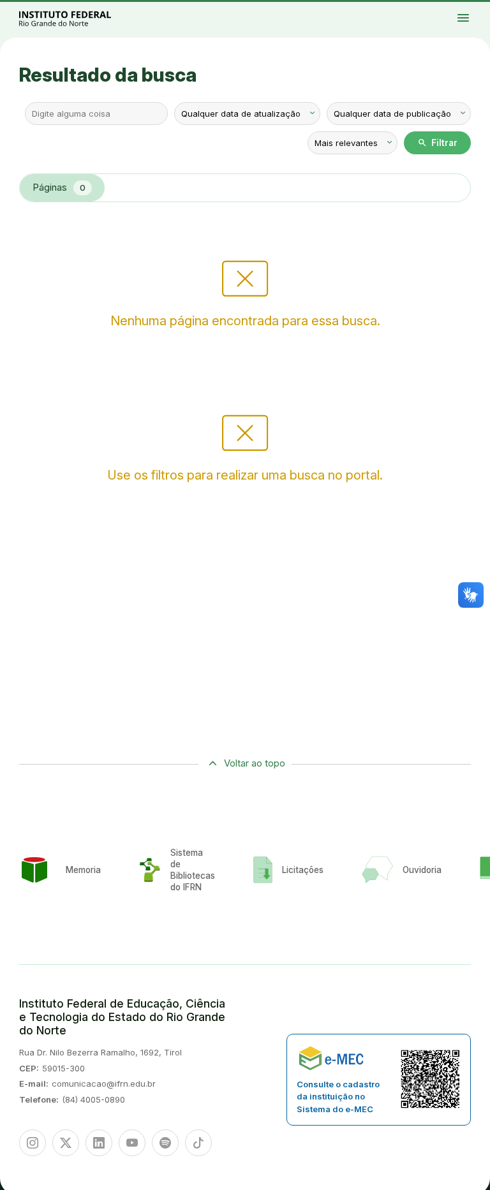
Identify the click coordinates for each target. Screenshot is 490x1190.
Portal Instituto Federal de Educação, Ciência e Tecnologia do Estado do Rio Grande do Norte (79, 18)
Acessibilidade (474, 10)
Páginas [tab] (59, 187)
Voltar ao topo (254, 763)
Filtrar (437, 142)
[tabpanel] (245, 289)
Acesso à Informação (443, 10)
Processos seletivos (450, 8)
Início (439, 8)
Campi (469, 8)
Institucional (479, 8)
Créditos (440, 16)
